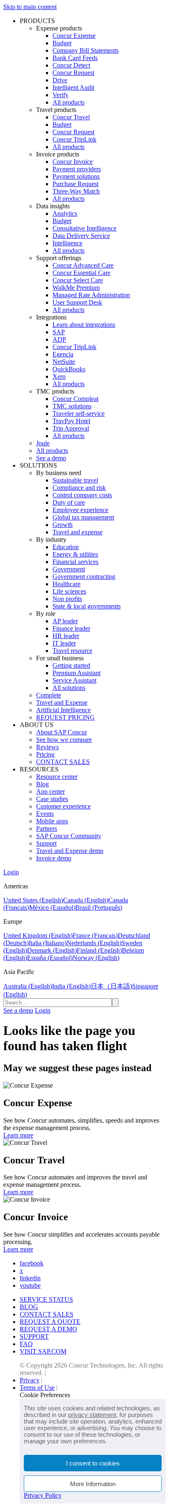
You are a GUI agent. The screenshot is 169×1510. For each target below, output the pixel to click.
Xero (59, 376)
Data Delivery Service (81, 235)
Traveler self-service (79, 413)
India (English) (71, 986)
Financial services (75, 561)
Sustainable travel (75, 480)
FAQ (26, 1343)
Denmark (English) (52, 950)
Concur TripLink (74, 139)
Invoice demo (53, 858)
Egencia (63, 354)
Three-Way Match (76, 191)
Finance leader (71, 628)
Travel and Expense (61, 702)
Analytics (65, 213)
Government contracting (84, 576)
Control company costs (82, 495)
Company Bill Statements (86, 50)
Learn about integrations (84, 324)
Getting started (71, 665)
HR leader (66, 635)
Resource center (57, 776)
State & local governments (87, 606)
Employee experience (80, 509)
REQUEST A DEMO (48, 1329)
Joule (43, 443)
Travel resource (72, 650)
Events (45, 813)
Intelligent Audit (73, 87)
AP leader (65, 621)
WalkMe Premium (76, 287)
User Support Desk (77, 302)
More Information (93, 1483)
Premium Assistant (76, 672)
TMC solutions (72, 406)
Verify (61, 94)
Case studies (52, 798)
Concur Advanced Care (83, 265)
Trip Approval (71, 428)
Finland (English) (99, 950)
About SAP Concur (61, 732)
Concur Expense (74, 35)
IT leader (64, 643)
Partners (46, 828)
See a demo (51, 457)
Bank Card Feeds (75, 57)
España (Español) (50, 957)
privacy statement (92, 1414)
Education (66, 546)
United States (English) (33, 900)
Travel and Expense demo (69, 850)
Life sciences (69, 591)
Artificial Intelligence (63, 709)
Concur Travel (71, 117)
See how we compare (64, 739)
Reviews (47, 746)
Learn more (18, 1135)
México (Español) (52, 907)
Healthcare (66, 583)
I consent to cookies (93, 1463)
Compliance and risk (79, 487)
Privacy (29, 1380)
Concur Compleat (75, 398)
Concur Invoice (73, 161)
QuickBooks (69, 369)
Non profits (67, 598)
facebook (31, 1263)
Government (69, 569)
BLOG (29, 1306)
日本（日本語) (111, 986)
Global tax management (83, 517)
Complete (48, 695)
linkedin (30, 1278)
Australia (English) (27, 986)
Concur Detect (71, 65)
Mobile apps (52, 821)
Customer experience (63, 806)
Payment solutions (76, 176)
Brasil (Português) (98, 907)
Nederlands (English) (93, 942)
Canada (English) (85, 900)
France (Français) (95, 935)
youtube (30, 1285)
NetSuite (64, 361)
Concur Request (73, 72)
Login (11, 872)
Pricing (45, 754)
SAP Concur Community (68, 835)
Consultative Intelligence (84, 228)
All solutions (69, 687)
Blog (42, 784)
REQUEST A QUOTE (50, 1321)
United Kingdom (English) (38, 935)
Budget (62, 43)
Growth (63, 524)
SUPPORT (34, 1336)
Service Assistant (74, 680)
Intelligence (67, 243)
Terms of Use (37, 1387)
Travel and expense (78, 532)
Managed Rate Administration (91, 294)
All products (68, 102)
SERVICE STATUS (46, 1299)
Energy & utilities (75, 554)
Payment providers (77, 168)
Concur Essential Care (81, 272)
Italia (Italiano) (47, 942)
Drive (60, 80)
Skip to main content (30, 6)
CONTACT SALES (63, 761)
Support (46, 843)
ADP (59, 339)
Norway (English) (96, 957)
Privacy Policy (43, 1495)
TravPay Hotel (71, 420)
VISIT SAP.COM (43, 1351)
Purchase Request (75, 183)
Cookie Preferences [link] (45, 1394)
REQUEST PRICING (65, 717)
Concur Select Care (78, 280)
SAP (59, 332)
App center (50, 791)
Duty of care (69, 502)
